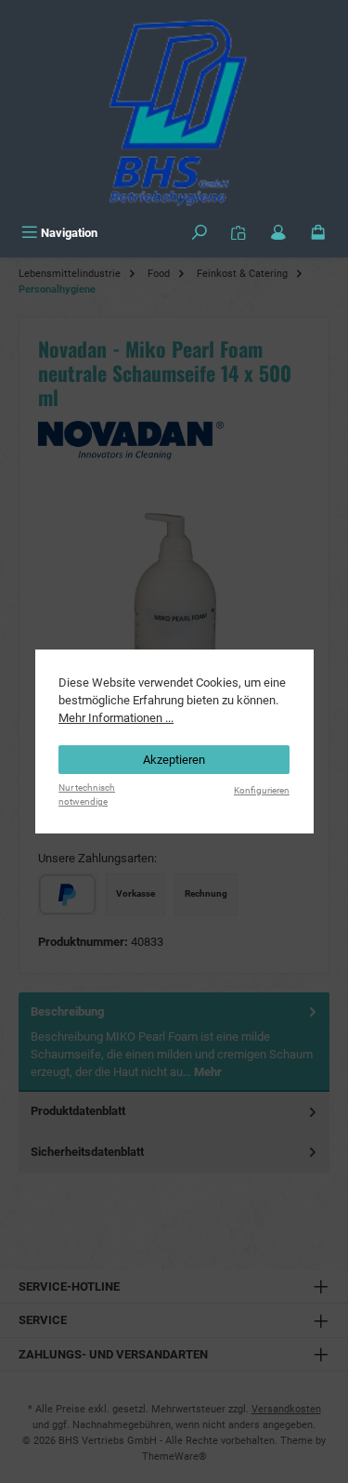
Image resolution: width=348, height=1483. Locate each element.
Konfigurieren (262, 790)
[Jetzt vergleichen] (238, 232)
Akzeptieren (174, 760)
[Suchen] (199, 232)
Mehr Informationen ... (116, 718)
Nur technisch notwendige (86, 794)
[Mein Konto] (278, 232)
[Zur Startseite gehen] (174, 108)
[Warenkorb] (318, 232)
